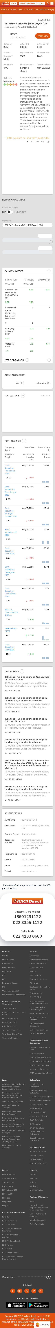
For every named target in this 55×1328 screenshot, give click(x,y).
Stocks (5, 956)
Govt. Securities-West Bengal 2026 (10, 490)
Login (13, 4)
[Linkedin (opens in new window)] (33, 1291)
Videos (33, 1182)
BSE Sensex (7, 1186)
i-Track (32, 1201)
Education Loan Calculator (37, 1139)
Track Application (37, 1224)
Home (4, 10)
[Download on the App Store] (16, 1305)
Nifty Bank (6, 1201)
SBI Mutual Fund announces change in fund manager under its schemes (26, 699)
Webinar (33, 1178)
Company (7, 220)
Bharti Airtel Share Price (40, 1061)
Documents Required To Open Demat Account (13, 1125)
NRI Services (35, 975)
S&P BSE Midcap (9, 1178)
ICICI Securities (8, 1224)
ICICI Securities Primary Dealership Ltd (12, 1257)
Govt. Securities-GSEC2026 (10, 551)
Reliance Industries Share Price (13, 1013)
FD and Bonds (8, 967)
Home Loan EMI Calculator (37, 1133)
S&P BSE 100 (8, 1182)
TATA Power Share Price (40, 1057)
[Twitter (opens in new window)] (26, 1291)
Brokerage (34, 956)
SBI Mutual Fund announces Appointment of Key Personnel (27, 678)
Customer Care (36, 967)
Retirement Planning (39, 960)
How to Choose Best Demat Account (11, 1112)
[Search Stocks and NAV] (48, 3)
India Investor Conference (13, 994)
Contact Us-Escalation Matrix (40, 988)
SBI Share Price (9, 1008)
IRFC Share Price (9, 1022)
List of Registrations (39, 1030)
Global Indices (8, 1174)
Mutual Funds (16, 10)
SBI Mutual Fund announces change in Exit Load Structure (26, 720)
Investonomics (36, 1190)
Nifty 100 (6, 1198)
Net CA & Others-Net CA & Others (11, 612)
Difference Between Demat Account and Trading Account (11, 1139)
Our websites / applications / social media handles (39, 1207)
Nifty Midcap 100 (9, 1190)
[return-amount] (51, 242)
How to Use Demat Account (10, 1106)
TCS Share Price (37, 1053)
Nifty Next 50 (7, 1194)
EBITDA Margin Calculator (41, 1097)
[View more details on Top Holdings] (24, 441)
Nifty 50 (5, 1205)
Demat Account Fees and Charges (13, 1131)
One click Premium (38, 963)
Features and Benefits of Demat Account (13, 1119)
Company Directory (10, 1038)
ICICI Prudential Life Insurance (11, 1236)
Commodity (7, 963)
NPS (4, 979)
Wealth (33, 971)
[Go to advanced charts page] (48, 142)
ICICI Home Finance (11, 1252)
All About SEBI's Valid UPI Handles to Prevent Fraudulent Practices (13, 1086)
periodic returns (14, 270)
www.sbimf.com (29, 871)
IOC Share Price (9, 1026)
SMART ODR (35, 997)
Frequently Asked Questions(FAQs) (38, 1008)
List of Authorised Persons (38, 1215)
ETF (4, 975)
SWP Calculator (37, 1120)
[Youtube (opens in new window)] (40, 1291)
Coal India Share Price (40, 1065)
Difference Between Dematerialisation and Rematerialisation (12, 1095)
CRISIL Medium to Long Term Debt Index (27, 137)
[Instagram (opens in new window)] (19, 1291)
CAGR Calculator (37, 1128)
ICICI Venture (7, 1245)
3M (37, 141)
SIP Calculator (36, 1124)
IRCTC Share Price (10, 1018)
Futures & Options (10, 983)
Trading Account (37, 1159)
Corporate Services (38, 979)
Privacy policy (36, 993)
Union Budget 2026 (10, 991)
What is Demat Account (12, 1101)
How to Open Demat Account (11, 1146)
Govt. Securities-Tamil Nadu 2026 (10, 592)
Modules (34, 1186)
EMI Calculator (36, 1108)
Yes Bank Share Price (11, 1030)
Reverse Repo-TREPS (11, 629)
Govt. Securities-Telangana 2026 (10, 469)
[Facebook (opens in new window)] (12, 1291)
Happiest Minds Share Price (40, 1048)
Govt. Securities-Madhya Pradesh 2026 (11, 512)
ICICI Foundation (9, 1221)
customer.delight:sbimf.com (35, 865)
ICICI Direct (7, 1249)
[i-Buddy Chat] (42, 1322)
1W (27, 141)
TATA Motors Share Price (41, 1073)
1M (32, 141)
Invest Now (43, 36)
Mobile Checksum (38, 1220)
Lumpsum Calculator (39, 1104)
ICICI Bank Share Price (39, 1069)
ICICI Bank (6, 1217)
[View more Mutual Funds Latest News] (22, 671)
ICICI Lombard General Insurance (12, 1229)
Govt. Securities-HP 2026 (11, 532)
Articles (33, 1174)
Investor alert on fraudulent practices (39, 1002)
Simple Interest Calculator (36, 1085)
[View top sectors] (23, 395)
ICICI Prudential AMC (11, 1241)
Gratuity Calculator (38, 1112)
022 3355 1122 (27, 922)
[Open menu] (52, 3)
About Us (34, 983)
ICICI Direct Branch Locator (38, 1018)
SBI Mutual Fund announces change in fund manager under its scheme (26, 741)
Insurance (6, 971)
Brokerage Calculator (39, 1116)
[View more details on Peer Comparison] (27, 360)
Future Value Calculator (40, 1100)
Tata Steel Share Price (12, 1034)
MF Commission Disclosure (37, 1024)
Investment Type (10, 207)
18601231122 (27, 917)
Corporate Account (38, 1163)
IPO (4, 987)
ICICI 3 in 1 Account (38, 1151)
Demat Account (37, 1155)
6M (42, 141)
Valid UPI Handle (37, 1033)
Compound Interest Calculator (38, 1091)
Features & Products (39, 1013)
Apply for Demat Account (32, 4)
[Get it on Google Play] (38, 1305)
